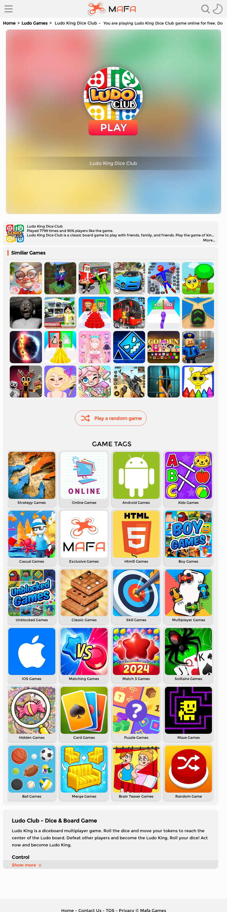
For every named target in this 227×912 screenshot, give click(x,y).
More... (209, 240)
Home (9, 23)
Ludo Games (35, 23)
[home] (112, 9)
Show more (24, 865)
